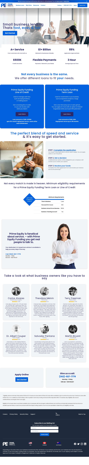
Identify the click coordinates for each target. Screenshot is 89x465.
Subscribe (44, 434)
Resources (36, 5)
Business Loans (20, 5)
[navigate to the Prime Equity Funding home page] (7, 5)
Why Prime (29, 5)
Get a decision (60, 158)
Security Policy (24, 414)
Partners (60, 5)
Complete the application (65, 150)
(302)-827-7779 (67, 5)
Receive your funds (62, 166)
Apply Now (66, 1)
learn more (59, 1)
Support (33, 414)
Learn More (22, 114)
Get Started (10, 33)
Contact (43, 5)
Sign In (75, 5)
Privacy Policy (14, 414)
